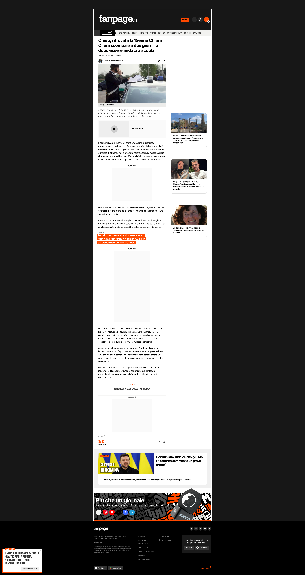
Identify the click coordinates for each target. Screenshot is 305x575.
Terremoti (144, 33)
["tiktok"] (98, 512)
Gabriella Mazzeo (116, 61)
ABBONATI (185, 19)
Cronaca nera (124, 33)
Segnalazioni (142, 540)
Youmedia (141, 536)
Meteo (134, 33)
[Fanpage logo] (115, 19)
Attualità (107, 32)
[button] (164, 61)
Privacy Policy (143, 544)
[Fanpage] (102, 529)
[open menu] (97, 33)
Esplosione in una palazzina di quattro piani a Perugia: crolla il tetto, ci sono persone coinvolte (22, 558)
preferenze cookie (144, 559)
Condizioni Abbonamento (147, 551)
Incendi (153, 33)
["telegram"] (132, 512)
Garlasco (197, 33)
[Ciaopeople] (205, 569)
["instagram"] (105, 512)
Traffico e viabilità (174, 33)
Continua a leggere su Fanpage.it (132, 389)
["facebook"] (125, 512)
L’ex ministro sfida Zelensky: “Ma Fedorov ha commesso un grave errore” (179, 460)
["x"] (118, 512)
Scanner (161, 33)
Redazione (141, 555)
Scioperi (187, 33)
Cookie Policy (143, 548)
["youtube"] (112, 512)
